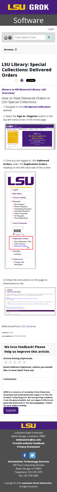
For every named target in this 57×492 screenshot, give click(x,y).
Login (51, 29)
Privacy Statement (28, 446)
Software (28, 20)
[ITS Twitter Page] (32, 455)
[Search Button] (49, 37)
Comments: (10, 378)
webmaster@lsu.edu (28, 439)
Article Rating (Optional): (17, 358)
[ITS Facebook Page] (25, 455)
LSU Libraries (28, 326)
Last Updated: (7, 336)
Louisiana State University (37, 483)
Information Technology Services (28, 461)
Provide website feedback (29, 443)
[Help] (10, 37)
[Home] (6, 37)
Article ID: (5, 333)
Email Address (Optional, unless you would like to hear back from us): (27, 368)
